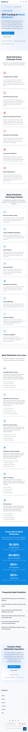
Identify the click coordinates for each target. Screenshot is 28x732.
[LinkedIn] (12, 720)
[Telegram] (18, 720)
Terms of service (14, 726)
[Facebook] (15, 720)
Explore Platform (14, 670)
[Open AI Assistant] (25, 729)
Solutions (3, 699)
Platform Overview (7, 36)
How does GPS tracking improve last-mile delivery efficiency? (13, 599)
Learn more (4, 706)
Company (3, 709)
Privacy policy (8, 726)
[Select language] (21, 2)
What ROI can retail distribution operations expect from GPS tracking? (13, 628)
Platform (3, 695)
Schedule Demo (7, 33)
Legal (3, 712)
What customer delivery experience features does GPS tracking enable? (13, 616)
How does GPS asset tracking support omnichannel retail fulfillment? (10, 622)
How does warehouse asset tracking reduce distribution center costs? (12, 611)
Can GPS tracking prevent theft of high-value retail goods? (13, 605)
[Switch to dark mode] (24, 2)
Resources (3, 702)
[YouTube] (9, 720)
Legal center (20, 726)
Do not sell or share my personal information (14, 728)
